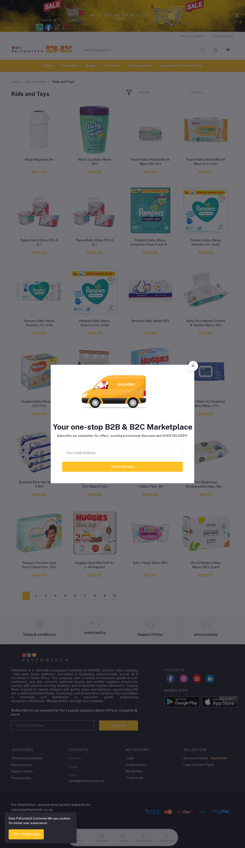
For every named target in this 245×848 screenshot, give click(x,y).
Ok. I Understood (26, 834)
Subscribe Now (122, 467)
